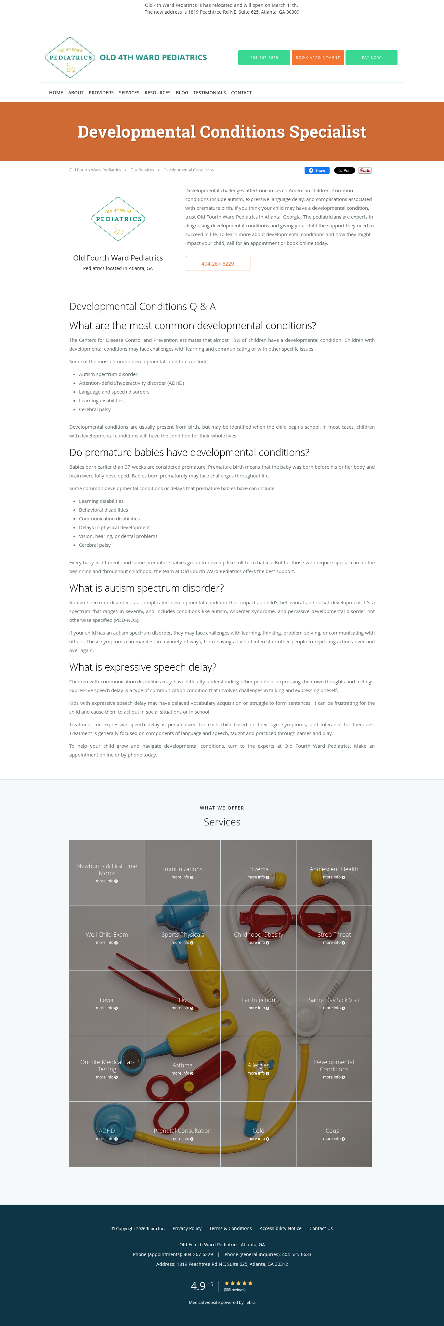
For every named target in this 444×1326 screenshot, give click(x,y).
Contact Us (321, 1228)
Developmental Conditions (188, 170)
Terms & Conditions (230, 1228)
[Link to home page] (120, 57)
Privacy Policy (187, 1228)
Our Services (142, 170)
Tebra (250, 1302)
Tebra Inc (155, 1228)
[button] (318, 57)
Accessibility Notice (281, 1228)
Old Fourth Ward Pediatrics (95, 170)
